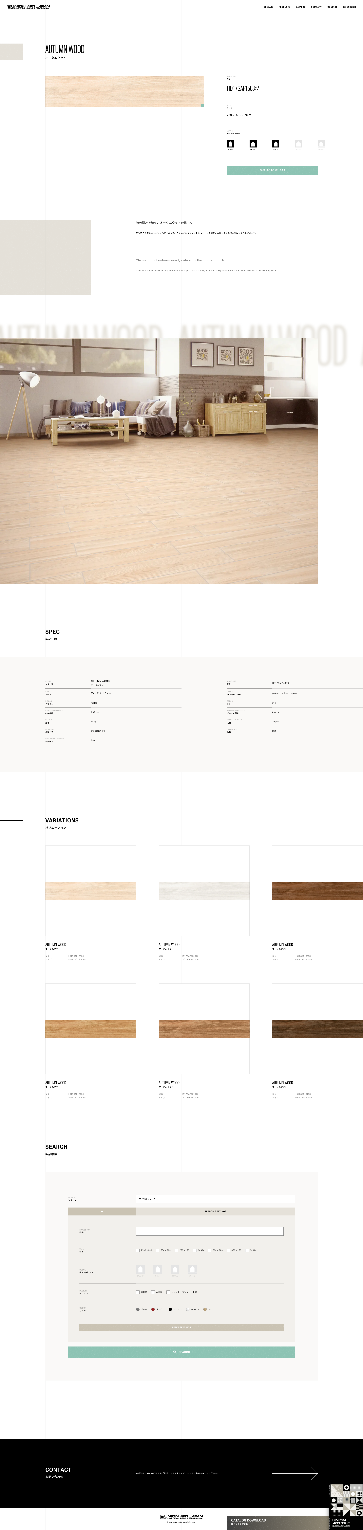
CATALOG (300, 7)
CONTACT (332, 7)
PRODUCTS (284, 7)
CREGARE (268, 7)
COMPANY (316, 7)
